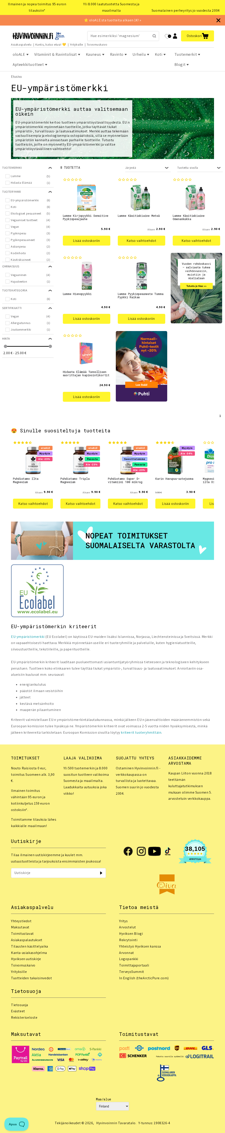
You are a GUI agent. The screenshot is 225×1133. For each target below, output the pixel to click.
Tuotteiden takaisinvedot (31, 978)
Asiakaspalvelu (21, 44)
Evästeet (18, 1011)
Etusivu (16, 76)
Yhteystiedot (21, 921)
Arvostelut (127, 927)
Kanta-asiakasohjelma (29, 952)
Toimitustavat (22, 933)
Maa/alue (103, 1099)
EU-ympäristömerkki (28, 636)
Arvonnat (126, 952)
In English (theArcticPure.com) (144, 978)
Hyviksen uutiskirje (26, 959)
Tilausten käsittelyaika (29, 946)
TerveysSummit (131, 971)
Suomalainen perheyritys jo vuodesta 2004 (186, 10)
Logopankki (128, 959)
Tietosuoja (19, 1005)
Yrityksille (76, 44)
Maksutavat (20, 927)
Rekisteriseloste (24, 1017)
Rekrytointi (128, 940)
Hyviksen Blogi (131, 933)
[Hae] (154, 36)
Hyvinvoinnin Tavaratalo (116, 1123)
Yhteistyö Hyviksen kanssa (140, 946)
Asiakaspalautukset (26, 940)
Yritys (123, 921)
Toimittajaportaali (134, 965)
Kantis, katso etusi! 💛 (50, 44)
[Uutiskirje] (101, 873)
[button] (197, 35)
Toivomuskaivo (97, 44)
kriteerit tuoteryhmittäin (141, 732)
